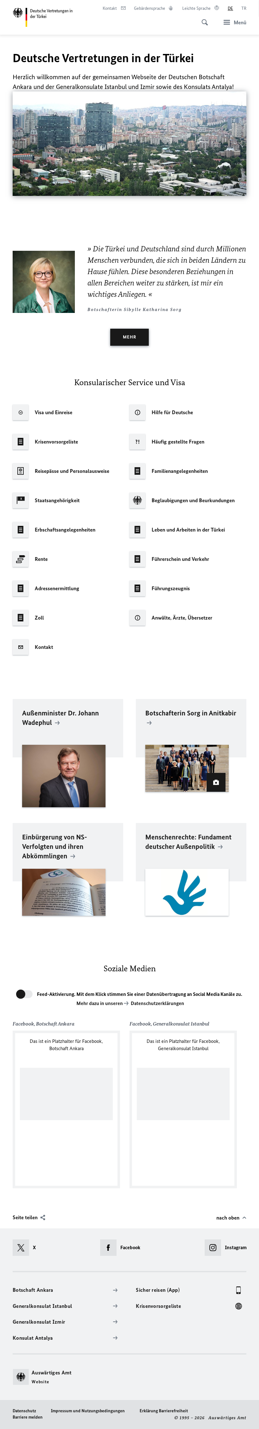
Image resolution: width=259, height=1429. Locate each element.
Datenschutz (24, 1411)
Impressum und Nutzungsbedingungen (88, 1411)
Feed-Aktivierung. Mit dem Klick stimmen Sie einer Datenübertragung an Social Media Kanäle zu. (139, 994)
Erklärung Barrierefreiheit (164, 1411)
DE (230, 8)
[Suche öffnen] (203, 18)
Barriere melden (28, 1417)
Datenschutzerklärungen (157, 1003)
